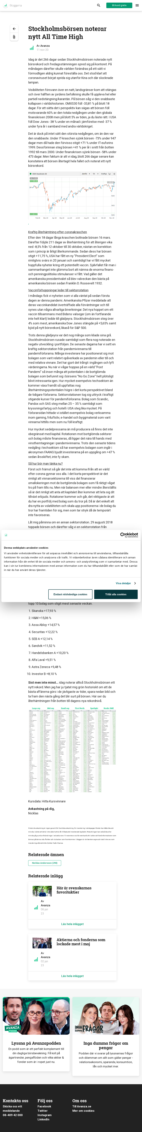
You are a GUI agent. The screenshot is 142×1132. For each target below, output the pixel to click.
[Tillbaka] (14, 29)
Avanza (45, 45)
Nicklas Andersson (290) (44, 863)
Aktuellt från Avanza (12, 5)
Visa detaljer (123, 583)
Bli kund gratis (119, 5)
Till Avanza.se (81, 1106)
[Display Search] (99, 5)
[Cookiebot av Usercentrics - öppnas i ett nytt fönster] (123, 535)
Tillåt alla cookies (115, 594)
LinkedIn (43, 1119)
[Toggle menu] (137, 5)
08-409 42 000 (13, 1115)
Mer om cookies (83, 1110)
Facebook (44, 1106)
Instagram (45, 1115)
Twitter (43, 1110)
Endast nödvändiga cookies (70, 594)
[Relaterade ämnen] (14, 37)
